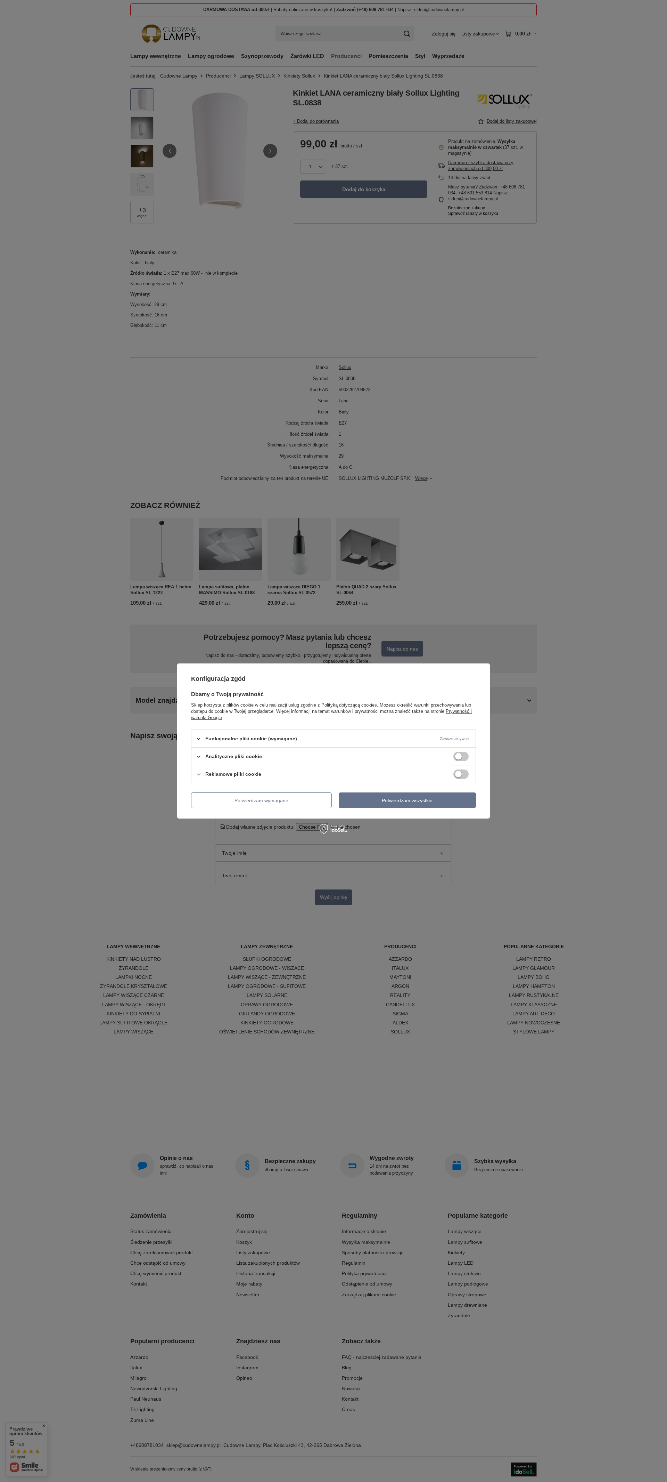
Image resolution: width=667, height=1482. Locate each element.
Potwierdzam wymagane (261, 800)
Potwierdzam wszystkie (407, 800)
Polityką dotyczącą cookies (349, 705)
